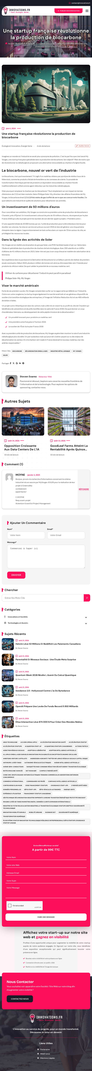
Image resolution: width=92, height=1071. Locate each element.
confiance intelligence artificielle (62, 781)
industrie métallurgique (60, 351)
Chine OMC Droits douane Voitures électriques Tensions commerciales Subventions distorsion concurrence (40, 776)
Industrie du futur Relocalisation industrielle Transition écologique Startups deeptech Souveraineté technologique (43, 807)
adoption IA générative (37, 750)
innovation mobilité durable (14, 812)
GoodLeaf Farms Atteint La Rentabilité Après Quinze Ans (69, 447)
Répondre (84, 489)
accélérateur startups (12, 746)
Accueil (11, 43)
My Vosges (77, 351)
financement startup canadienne (37, 794)
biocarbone (17, 351)
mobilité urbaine (35, 812)
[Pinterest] (23, 363)
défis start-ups (30, 790)
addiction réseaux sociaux (13, 750)
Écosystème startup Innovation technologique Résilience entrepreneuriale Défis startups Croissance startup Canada (44, 822)
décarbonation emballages (36, 351)
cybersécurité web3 (79, 785)
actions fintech (81, 746)
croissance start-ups (59, 785)
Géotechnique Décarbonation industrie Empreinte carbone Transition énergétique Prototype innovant (44, 798)
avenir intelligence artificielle (66, 763)
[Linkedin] (20, 363)
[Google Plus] (17, 363)
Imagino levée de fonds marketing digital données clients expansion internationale (36, 802)
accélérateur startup (78, 742)
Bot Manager (31, 771)
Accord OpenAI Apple (28, 742)
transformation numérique (14, 816)
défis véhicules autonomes (50, 790)
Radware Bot (50, 812)
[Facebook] (10, 363)
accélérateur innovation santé (53, 742)
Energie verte (69, 790)
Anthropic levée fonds (12, 763)
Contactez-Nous (20, 999)
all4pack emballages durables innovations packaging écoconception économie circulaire (40, 754)
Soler (5, 355)
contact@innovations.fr (81, 3)
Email (50, 529)
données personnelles (12, 790)
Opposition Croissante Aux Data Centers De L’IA (21, 447)
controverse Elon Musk (12, 785)
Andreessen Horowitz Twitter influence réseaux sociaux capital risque (59, 759)
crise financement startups (36, 785)
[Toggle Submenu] (86, 617)
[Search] (87, 598)
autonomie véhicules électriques (37, 763)
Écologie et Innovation (45, 43)
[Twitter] (13, 363)
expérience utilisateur (12, 794)
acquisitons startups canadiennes (58, 746)
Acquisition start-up (33, 746)
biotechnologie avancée (13, 771)
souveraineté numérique (68, 812)
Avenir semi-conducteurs (13, 767)
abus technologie (10, 742)
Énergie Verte (26, 146)
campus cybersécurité (49, 771)
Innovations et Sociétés (25, 43)
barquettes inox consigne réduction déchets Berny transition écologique (56, 767)
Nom (9, 529)
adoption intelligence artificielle (62, 750)
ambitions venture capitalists (15, 759)
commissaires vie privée (35, 781)
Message (12, 542)
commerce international (13, 781)
